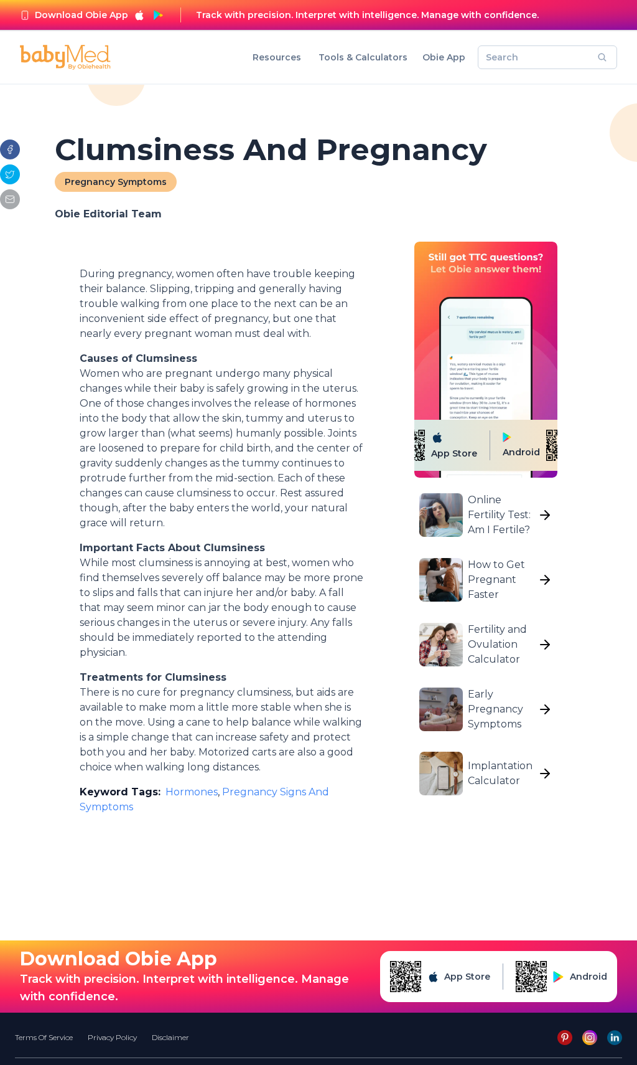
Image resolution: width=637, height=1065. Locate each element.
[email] (10, 199)
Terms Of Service (44, 1037)
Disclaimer (170, 1037)
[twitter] (10, 174)
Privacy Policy (112, 1037)
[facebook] (10, 149)
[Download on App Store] (139, 15)
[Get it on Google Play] (158, 14)
